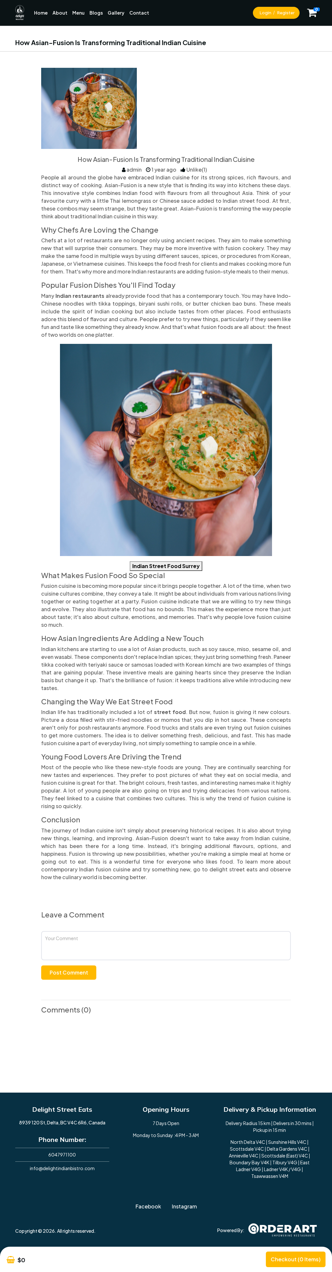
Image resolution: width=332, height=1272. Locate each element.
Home (41, 13)
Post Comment (69, 972)
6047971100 (62, 1154)
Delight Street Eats (62, 1109)
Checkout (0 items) (296, 1259)
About (60, 13)
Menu (78, 13)
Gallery (116, 13)
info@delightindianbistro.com (62, 1168)
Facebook (148, 1206)
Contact (139, 13)
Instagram (184, 1206)
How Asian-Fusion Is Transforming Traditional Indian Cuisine (166, 159)
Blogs (96, 13)
